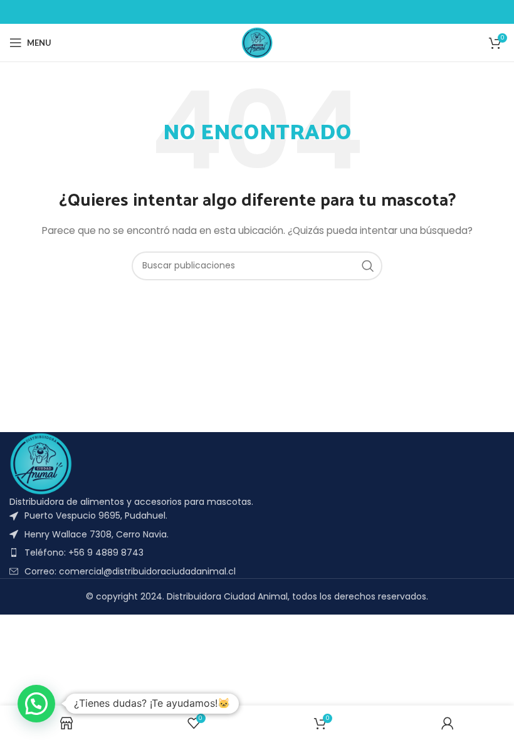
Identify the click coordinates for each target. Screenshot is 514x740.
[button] (36, 703)
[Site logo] (257, 42)
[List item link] (257, 552)
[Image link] (40, 463)
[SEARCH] (368, 265)
